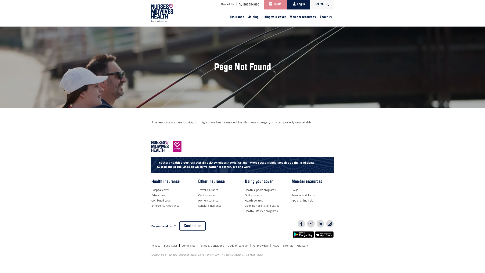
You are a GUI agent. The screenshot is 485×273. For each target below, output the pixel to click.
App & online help (302, 200)
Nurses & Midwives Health (167, 13)
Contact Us (227, 4)
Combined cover (161, 200)
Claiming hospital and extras (262, 205)
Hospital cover (160, 190)
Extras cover (159, 195)
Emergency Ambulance (165, 205)
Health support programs (260, 190)
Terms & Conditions (211, 245)
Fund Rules (171, 245)
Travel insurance (208, 190)
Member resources (303, 17)
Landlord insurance (209, 205)
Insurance (237, 17)
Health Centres (254, 200)
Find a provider (254, 195)
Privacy (155, 245)
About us (326, 17)
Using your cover (274, 17)
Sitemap (288, 245)
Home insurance (208, 200)
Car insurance (206, 195)
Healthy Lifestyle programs (261, 211)
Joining (253, 17)
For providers (260, 245)
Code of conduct (238, 245)
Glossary (302, 245)
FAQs (295, 190)
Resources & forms (303, 195)
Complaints (188, 245)
